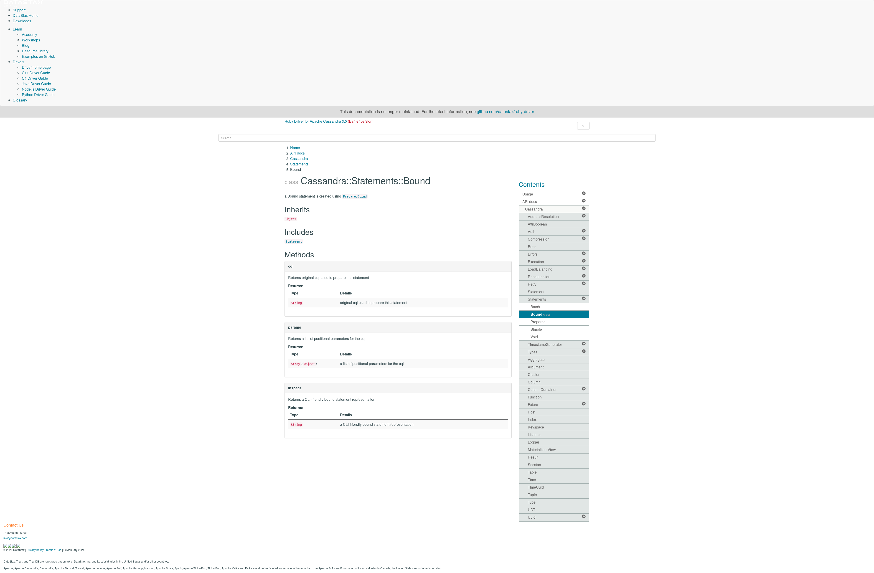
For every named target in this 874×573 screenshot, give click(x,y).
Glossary (20, 100)
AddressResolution (543, 216)
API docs (297, 153)
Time (532, 479)
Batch (535, 306)
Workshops (31, 40)
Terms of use (53, 550)
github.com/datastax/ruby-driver (505, 111)
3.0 (582, 125)
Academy (29, 34)
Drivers (18, 61)
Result (533, 457)
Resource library (35, 50)
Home (295, 147)
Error (532, 246)
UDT (531, 509)
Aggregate (536, 359)
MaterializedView (542, 449)
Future (533, 404)
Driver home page (36, 67)
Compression (538, 239)
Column (534, 382)
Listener (534, 434)
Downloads (22, 20)
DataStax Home (25, 15)
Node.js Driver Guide (39, 89)
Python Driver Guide (38, 94)
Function (535, 397)
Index (532, 419)
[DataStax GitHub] (18, 545)
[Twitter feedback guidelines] (14, 545)
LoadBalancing (540, 269)
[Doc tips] (10, 545)
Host (531, 412)
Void (534, 336)
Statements (299, 164)
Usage (527, 194)
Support (19, 10)
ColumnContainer (542, 389)
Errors (533, 254)
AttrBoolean (537, 224)
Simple (536, 329)
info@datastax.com (15, 538)
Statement (293, 241)
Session (534, 464)
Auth (531, 231)
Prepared (538, 321)
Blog (25, 45)
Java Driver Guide (36, 83)
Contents (532, 184)
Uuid (532, 517)
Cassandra (299, 158)
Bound (541, 314)
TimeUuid (536, 487)
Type (532, 502)
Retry (532, 284)
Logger (533, 442)
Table (532, 472)
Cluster (533, 374)
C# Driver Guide (35, 78)
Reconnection (539, 276)
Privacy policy (35, 550)
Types (532, 352)
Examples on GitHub (38, 56)
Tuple (532, 494)
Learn (17, 29)
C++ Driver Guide (36, 72)
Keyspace (536, 427)
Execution (536, 261)
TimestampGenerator (545, 344)
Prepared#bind (355, 196)
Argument (536, 367)
